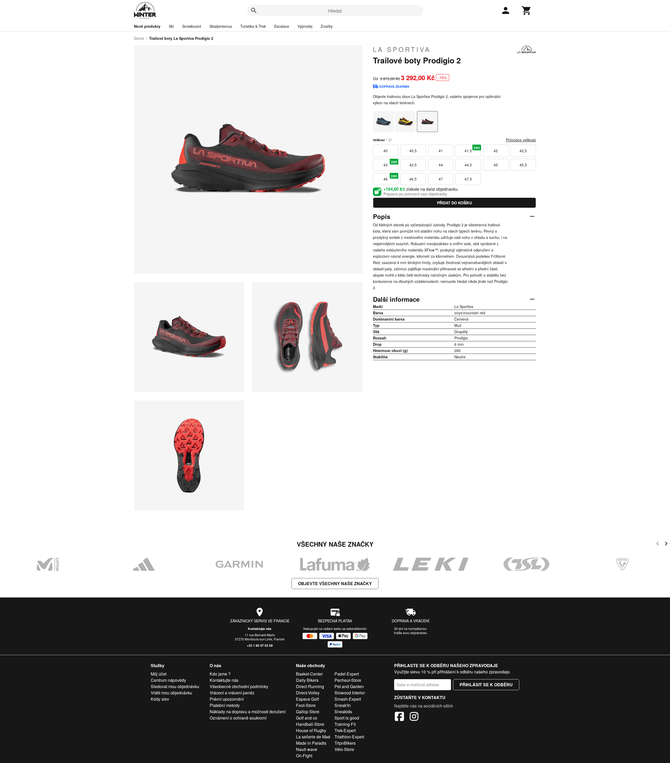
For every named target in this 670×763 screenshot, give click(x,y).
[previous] (657, 544)
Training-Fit (345, 724)
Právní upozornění (227, 699)
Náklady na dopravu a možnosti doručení (248, 712)
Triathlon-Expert (349, 737)
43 (390, 163)
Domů (139, 38)
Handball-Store (310, 724)
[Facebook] (399, 717)
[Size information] (390, 140)
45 (496, 164)
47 (441, 179)
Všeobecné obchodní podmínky (239, 686)
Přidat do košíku (454, 202)
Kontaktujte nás (259, 629)
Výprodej (305, 26)
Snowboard (191, 26)
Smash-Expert (347, 699)
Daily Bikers (307, 680)
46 (390, 178)
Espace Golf (307, 699)
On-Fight (304, 756)
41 (441, 150)
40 (385, 150)
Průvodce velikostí (521, 139)
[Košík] (526, 10)
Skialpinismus (220, 26)
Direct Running (310, 686)
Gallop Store (307, 712)
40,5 (413, 150)
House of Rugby (311, 730)
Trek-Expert (345, 730)
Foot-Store (306, 705)
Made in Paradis (311, 743)
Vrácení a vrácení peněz (232, 693)
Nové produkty (147, 26)
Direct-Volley (308, 693)
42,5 (523, 150)
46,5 (413, 179)
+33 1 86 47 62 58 (260, 645)
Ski (171, 26)
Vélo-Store (344, 749)
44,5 (468, 164)
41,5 (472, 149)
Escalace (281, 26)
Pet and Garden (349, 686)
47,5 (468, 179)
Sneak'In (342, 705)
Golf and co (306, 718)
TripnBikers (345, 743)
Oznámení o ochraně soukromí (238, 718)
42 (496, 150)
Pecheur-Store (347, 680)
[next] (666, 544)
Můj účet (158, 674)
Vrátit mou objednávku (171, 693)
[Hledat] (254, 10)
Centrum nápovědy (168, 680)
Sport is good (346, 718)
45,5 (523, 164)
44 (441, 164)
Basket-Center (309, 674)
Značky (327, 26)
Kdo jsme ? (220, 674)
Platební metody (225, 705)
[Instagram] (414, 717)
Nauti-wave (306, 749)
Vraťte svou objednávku (410, 632)
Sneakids (343, 712)
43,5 (413, 164)
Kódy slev (160, 699)
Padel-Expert (346, 674)
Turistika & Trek (253, 26)
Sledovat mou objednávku (175, 686)
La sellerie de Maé (313, 737)
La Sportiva (402, 49)
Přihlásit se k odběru (486, 685)
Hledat (335, 10)
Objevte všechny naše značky (335, 583)
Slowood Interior (349, 693)
